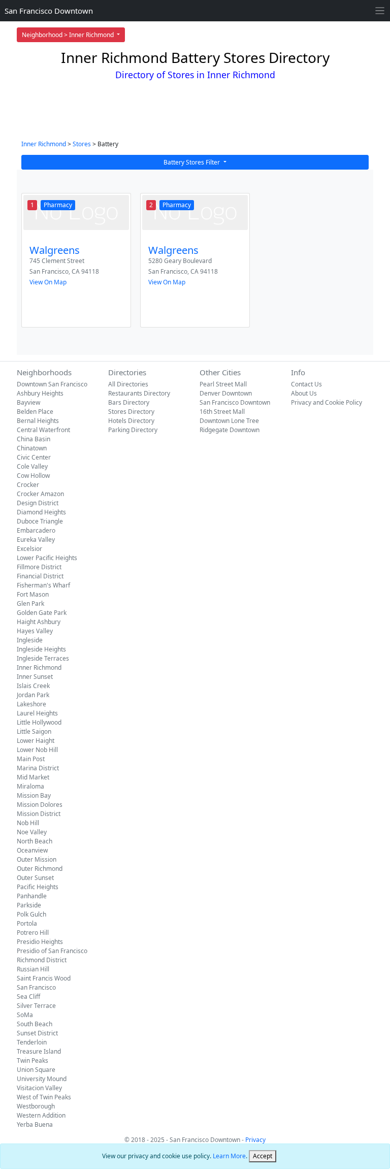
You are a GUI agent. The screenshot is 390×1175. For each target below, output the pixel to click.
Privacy (255, 1139)
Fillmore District (39, 567)
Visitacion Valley (39, 1088)
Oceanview (32, 850)
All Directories (128, 384)
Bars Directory (128, 402)
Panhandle (32, 896)
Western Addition (41, 1115)
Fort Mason (33, 594)
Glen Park (30, 603)
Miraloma (30, 786)
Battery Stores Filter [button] (192, 162)
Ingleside (30, 640)
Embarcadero (36, 530)
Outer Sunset (35, 877)
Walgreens (54, 250)
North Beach (34, 841)
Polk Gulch (31, 914)
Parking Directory (132, 430)
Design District (37, 503)
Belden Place (35, 411)
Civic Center (34, 457)
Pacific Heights (37, 887)
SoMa (25, 1014)
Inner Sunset (35, 676)
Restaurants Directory (139, 393)
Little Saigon (34, 731)
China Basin (33, 439)
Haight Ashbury (38, 621)
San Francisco (36, 987)
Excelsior (29, 548)
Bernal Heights (38, 420)
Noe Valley (32, 832)
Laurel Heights (37, 713)
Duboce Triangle (40, 521)
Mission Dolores (39, 804)
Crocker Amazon (40, 493)
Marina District (38, 768)
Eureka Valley (36, 539)
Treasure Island (39, 1051)
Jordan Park (33, 695)
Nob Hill (28, 823)
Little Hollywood (39, 722)
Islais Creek (33, 685)
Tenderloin (32, 1042)
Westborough (36, 1106)
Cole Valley (32, 466)
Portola (27, 923)
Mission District (38, 813)
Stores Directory (131, 411)
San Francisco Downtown (49, 11)
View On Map (48, 282)
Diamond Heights (41, 512)
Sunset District (37, 1033)
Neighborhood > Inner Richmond (68, 34)
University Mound (42, 1078)
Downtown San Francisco (52, 384)
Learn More (229, 1156)
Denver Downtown (226, 393)
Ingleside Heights (41, 649)
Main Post (31, 759)
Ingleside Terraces (43, 658)
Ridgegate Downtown (229, 430)
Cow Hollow (33, 475)
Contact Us (306, 384)
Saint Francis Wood (44, 978)
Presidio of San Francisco (52, 950)
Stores (82, 144)
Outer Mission (36, 859)
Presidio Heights (40, 941)
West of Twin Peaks (44, 1097)
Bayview (28, 402)
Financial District (40, 576)
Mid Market (33, 777)
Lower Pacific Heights (47, 557)
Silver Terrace (36, 1005)
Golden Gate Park (42, 612)
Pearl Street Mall (223, 384)
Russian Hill (33, 969)
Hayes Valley (35, 631)
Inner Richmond (43, 144)
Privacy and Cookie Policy (326, 402)
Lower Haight (35, 740)
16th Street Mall (222, 411)
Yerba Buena (35, 1124)
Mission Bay (34, 795)
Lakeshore (31, 704)
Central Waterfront (43, 430)
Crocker (28, 484)
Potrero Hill (33, 932)
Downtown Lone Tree (229, 420)
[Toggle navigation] (380, 11)
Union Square (36, 1069)
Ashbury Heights (40, 393)
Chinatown (32, 448)
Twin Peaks (32, 1060)
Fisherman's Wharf (43, 585)
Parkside (29, 905)
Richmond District (42, 960)
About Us (304, 393)
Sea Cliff (28, 996)
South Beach (34, 1024)
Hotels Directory (131, 420)
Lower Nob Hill (37, 749)
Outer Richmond (39, 868)
